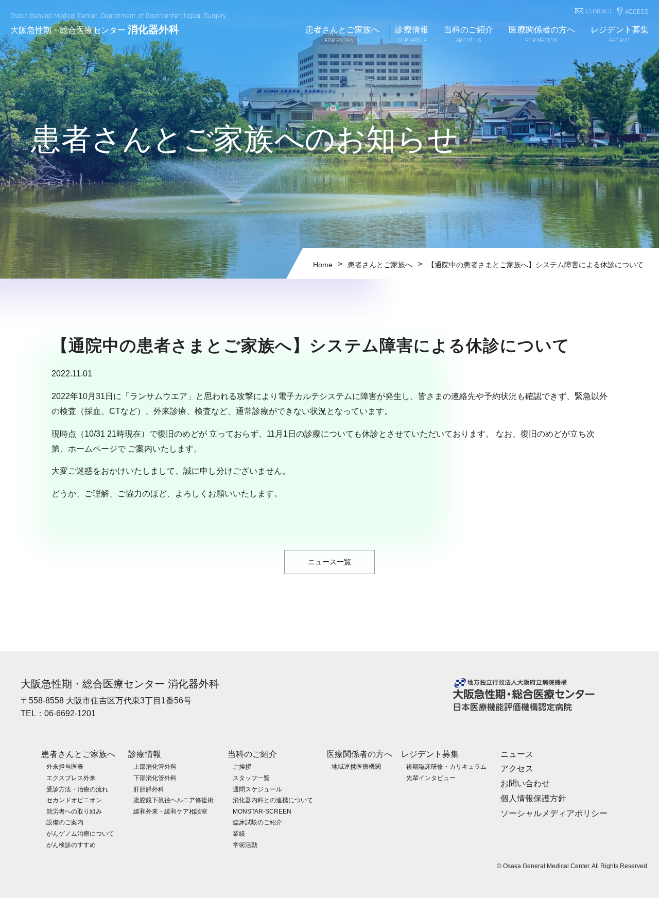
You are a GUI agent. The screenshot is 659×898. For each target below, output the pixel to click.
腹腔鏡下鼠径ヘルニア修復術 (173, 800)
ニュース (516, 754)
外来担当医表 (64, 766)
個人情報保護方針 (533, 798)
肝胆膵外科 (148, 789)
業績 (239, 833)
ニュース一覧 (329, 562)
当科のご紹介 (469, 34)
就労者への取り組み (74, 811)
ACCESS (637, 12)
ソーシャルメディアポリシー (554, 813)
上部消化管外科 (155, 766)
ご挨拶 (242, 766)
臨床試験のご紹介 (257, 822)
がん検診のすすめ (71, 845)
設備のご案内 (64, 822)
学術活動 (245, 845)
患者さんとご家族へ (342, 34)
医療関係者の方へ (542, 34)
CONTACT (599, 11)
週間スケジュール (257, 789)
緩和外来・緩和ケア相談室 (170, 811)
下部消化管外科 (155, 778)
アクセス (516, 768)
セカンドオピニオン (74, 800)
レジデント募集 (620, 34)
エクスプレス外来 (71, 778)
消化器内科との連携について (273, 800)
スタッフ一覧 (251, 778)
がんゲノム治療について (80, 833)
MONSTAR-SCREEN (262, 811)
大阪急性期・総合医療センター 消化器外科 (120, 683)
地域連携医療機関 (356, 766)
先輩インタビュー (431, 778)
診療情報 (411, 34)
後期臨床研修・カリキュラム (446, 766)
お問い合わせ (525, 783)
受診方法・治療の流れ (77, 789)
